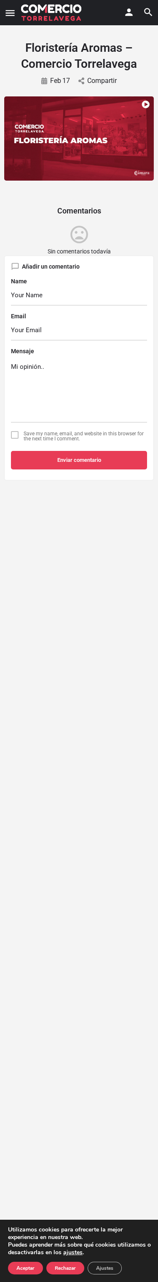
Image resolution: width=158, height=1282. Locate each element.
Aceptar (25, 1268)
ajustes (73, 1252)
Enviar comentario (79, 460)
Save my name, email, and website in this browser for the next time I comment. (84, 436)
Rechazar (65, 1268)
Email (18, 316)
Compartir (102, 81)
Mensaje (22, 351)
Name (19, 281)
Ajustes (104, 1268)
